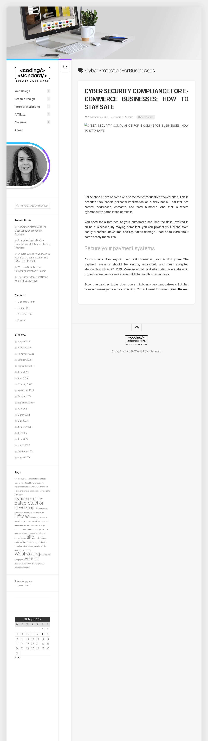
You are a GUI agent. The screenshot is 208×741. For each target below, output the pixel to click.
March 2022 (24, 445)
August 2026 (24, 341)
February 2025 (25, 384)
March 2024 (24, 415)
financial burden (21, 513)
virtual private (20, 546)
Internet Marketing (27, 106)
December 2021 (26, 451)
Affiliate (20, 114)
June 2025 (23, 372)
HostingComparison (36, 513)
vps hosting (26, 550)
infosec (22, 516)
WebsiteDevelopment (23, 564)
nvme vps (41, 525)
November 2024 (26, 390)
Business (20, 122)
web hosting (45, 555)
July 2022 (22, 433)
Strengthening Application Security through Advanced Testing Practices (32, 244)
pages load (31, 529)
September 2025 (26, 366)
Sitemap (22, 320)
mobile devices (20, 525)
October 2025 (25, 360)
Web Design (22, 91)
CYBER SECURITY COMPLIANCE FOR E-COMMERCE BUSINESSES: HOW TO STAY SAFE (32, 257)
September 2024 (26, 402)
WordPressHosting (22, 568)
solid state (29, 542)
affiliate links (34, 479)
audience (40, 483)
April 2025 (23, 378)
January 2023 (25, 427)
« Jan (17, 657)
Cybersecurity (145, 117)
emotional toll (42, 509)
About (19, 130)
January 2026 (25, 347)
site (30, 537)
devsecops (26, 507)
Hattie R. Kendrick (124, 117)
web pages (19, 560)
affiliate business (21, 479)
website (31, 558)
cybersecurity (28, 498)
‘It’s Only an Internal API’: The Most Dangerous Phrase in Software (30, 231)
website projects (38, 564)
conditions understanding (33, 491)
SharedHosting (20, 538)
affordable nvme (30, 483)
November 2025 (26, 354)
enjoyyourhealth (23, 585)
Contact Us (23, 308)
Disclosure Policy (26, 302)
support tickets (40, 542)
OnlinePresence (21, 529)
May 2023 (23, 421)
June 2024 (23, 408)
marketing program (22, 521)
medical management (40, 521)
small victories (40, 538)
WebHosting (27, 554)
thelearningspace (23, 581)
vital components (33, 546)
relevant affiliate (38, 533)
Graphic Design (25, 99)
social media (20, 542)
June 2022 (23, 439)
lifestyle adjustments (38, 517)
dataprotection (30, 503)
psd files (28, 533)
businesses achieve (22, 487)
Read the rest (179, 289)
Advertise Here (25, 314)
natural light (32, 525)
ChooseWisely (36, 487)
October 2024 (25, 396)
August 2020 (24, 457)
